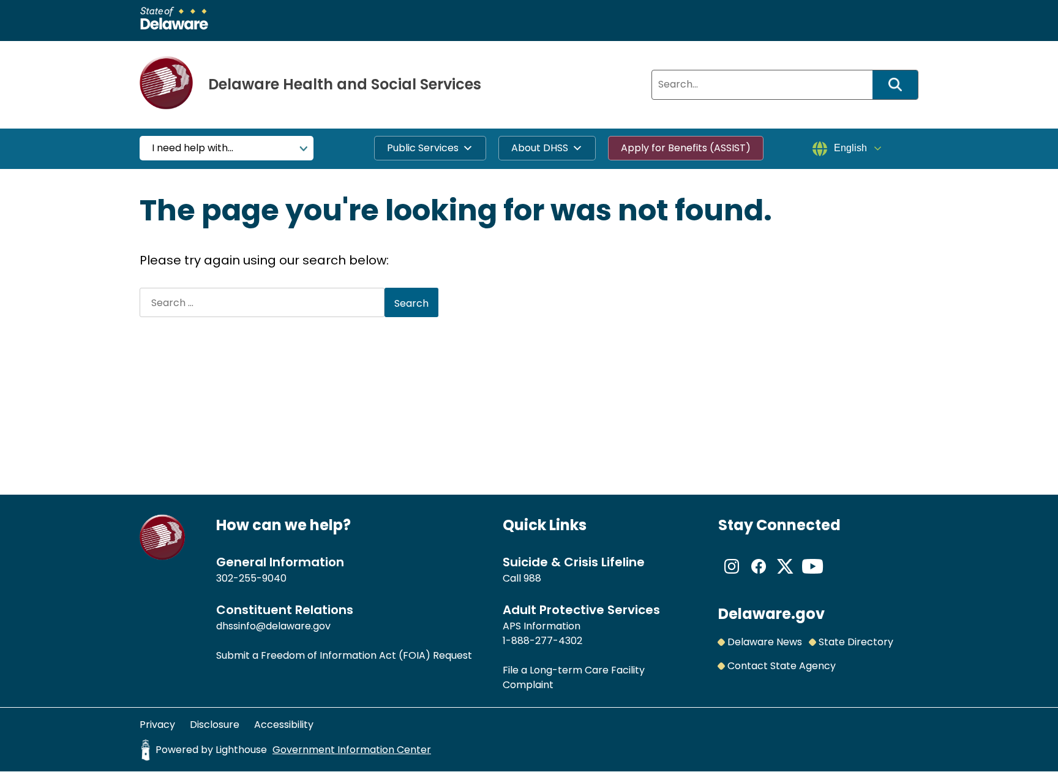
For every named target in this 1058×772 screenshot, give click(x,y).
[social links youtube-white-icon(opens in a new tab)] (812, 576)
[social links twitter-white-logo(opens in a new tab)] (785, 576)
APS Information (541, 626)
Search (899, 84)
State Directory (856, 642)
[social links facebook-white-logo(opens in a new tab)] (758, 576)
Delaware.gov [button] (771, 614)
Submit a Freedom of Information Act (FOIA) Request (344, 655)
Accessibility (283, 725)
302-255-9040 (251, 578)
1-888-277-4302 (542, 641)
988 (532, 578)
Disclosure (214, 725)
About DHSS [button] (539, 148)
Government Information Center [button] (351, 750)
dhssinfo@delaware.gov (273, 626)
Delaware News (764, 642)
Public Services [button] (423, 148)
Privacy (157, 725)
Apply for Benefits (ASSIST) (686, 148)
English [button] (850, 148)
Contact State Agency (781, 666)
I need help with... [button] (192, 148)
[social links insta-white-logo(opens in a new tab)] (731, 576)
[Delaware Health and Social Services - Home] (163, 557)
